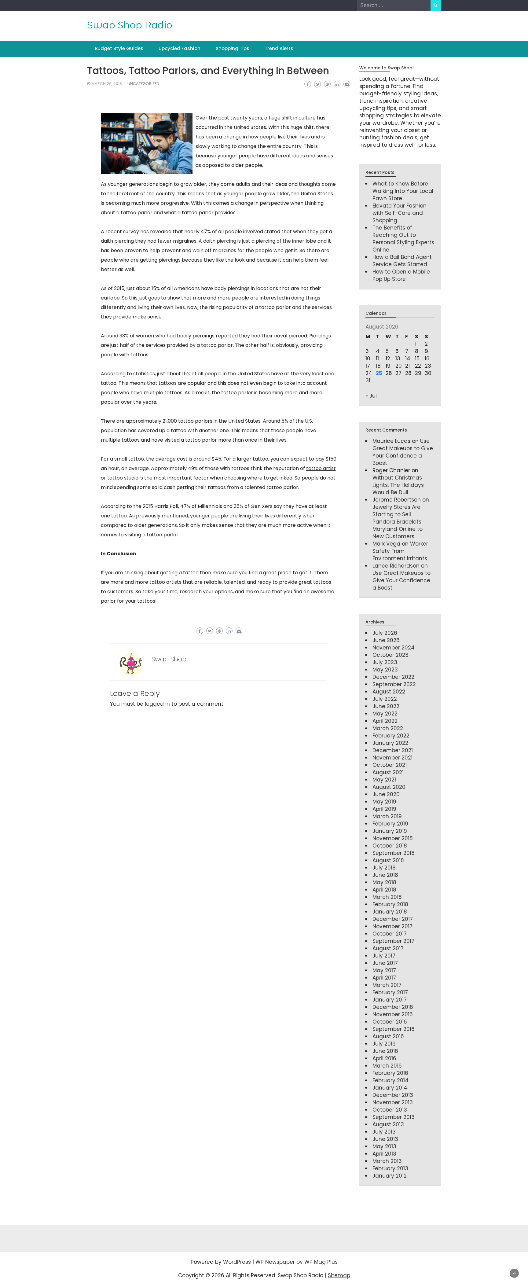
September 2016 (393, 1029)
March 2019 (387, 816)
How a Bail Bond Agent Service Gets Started (402, 260)
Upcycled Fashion (179, 48)
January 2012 (389, 1175)
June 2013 (385, 1139)
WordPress (237, 1262)
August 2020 (388, 787)
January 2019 (389, 831)
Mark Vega (386, 543)
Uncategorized (143, 83)
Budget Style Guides (119, 48)
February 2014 (390, 1080)
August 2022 (388, 691)
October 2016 (389, 1021)
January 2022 (390, 743)
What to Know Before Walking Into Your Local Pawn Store (402, 191)
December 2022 (393, 677)
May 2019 (384, 801)
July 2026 (384, 633)
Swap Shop (169, 659)
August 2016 (388, 1036)
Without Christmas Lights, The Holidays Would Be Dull (398, 485)
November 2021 (392, 757)
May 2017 (384, 970)
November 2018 (392, 838)
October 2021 (389, 765)
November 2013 (392, 1102)
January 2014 (389, 1087)
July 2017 (383, 955)
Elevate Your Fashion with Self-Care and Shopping (399, 213)
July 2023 (384, 662)
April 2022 (385, 721)
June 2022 (385, 706)
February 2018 (390, 904)
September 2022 (394, 684)
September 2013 (393, 1117)
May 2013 (384, 1146)
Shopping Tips (232, 48)
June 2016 (385, 1051)
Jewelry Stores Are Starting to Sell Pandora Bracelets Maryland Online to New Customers (397, 521)
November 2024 (393, 647)
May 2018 (384, 882)
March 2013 (387, 1161)
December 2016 (392, 1007)
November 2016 (392, 1014)
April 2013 (384, 1153)
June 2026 (386, 640)
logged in (157, 704)
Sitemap (339, 1275)
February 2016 (390, 1073)
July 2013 (384, 1131)
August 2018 (388, 860)
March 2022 (387, 728)
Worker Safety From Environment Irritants (400, 551)
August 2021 (388, 772)
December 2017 (392, 919)
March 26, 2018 (106, 83)
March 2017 (387, 985)
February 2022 (390, 735)
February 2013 (390, 1168)
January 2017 (389, 999)
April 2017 (384, 977)
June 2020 (386, 794)
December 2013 (392, 1095)
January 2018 (389, 911)
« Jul (371, 395)
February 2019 (390, 823)
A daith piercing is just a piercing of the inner (251, 241)
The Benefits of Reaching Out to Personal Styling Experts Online (403, 238)
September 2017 (393, 941)
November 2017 (392, 926)
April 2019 (384, 809)
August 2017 (388, 948)
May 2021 (384, 779)
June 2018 (385, 875)
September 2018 (393, 853)
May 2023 (385, 669)
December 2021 (392, 750)
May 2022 (385, 713)
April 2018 (384, 889)
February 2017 (390, 992)
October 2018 (389, 845)
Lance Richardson (396, 565)
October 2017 (389, 933)
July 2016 (384, 1043)
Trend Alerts (279, 48)
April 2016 (384, 1058)
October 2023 (390, 655)
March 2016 (387, 1065)
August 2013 (388, 1124)
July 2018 (384, 867)
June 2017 (385, 963)
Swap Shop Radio (129, 25)
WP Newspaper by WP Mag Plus (296, 1262)
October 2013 (389, 1109)
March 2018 (387, 897)
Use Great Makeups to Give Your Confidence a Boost (402, 452)
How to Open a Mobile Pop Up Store (401, 275)
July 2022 (384, 699)
